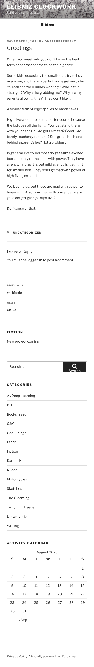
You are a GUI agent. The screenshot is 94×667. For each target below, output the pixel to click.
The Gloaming (18, 498)
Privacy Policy (17, 656)
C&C (11, 424)
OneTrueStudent (60, 41)
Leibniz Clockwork (41, 6)
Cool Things (16, 433)
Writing (13, 526)
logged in (34, 260)
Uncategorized (27, 232)
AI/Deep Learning (21, 396)
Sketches (14, 489)
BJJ (9, 405)
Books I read (16, 414)
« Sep (22, 620)
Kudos (12, 470)
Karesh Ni (15, 461)
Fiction (12, 451)
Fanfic (11, 442)
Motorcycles (17, 479)
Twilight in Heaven (22, 507)
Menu (49, 25)
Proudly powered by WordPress (54, 656)
